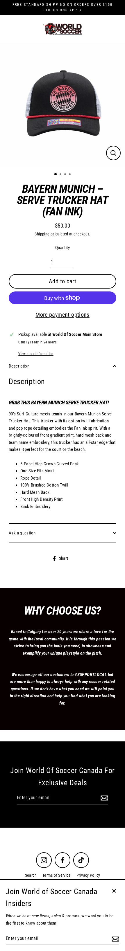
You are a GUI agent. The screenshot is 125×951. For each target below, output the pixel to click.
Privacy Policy (88, 875)
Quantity (62, 247)
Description (19, 366)
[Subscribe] (103, 798)
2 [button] (61, 174)
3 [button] (65, 174)
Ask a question (22, 533)
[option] (62, 105)
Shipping (42, 234)
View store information (35, 354)
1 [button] (55, 174)
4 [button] (70, 174)
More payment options (62, 314)
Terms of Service (56, 875)
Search (31, 875)
